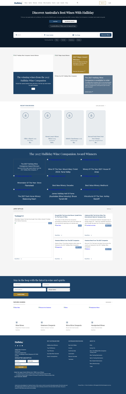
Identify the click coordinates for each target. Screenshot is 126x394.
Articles (40, 3)
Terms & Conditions (89, 385)
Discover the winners (78, 71)
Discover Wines (105, 35)
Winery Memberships (95, 363)
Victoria (70, 348)
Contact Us (92, 348)
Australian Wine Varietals (53, 353)
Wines (26, 3)
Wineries (35, 3)
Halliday (18, 2)
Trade (91, 366)
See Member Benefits (70, 21)
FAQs (91, 345)
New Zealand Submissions (96, 360)
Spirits (30, 3)
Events (53, 3)
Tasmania (70, 359)
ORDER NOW (88, 92)
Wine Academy (47, 3)
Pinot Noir (63, 40)
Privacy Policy (81, 385)
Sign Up (103, 3)
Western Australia (72, 356)
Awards (62, 3)
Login (109, 3)
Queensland (71, 353)
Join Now (55, 21)
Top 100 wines (50, 350)
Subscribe (20, 294)
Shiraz (57, 40)
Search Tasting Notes (52, 356)
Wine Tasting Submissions (96, 355)
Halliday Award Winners (52, 345)
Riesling (78, 40)
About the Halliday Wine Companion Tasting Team (98, 351)
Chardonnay (71, 40)
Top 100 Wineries (51, 348)
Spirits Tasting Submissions (96, 358)
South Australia (72, 350)
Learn (58, 3)
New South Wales (72, 345)
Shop (66, 3)
